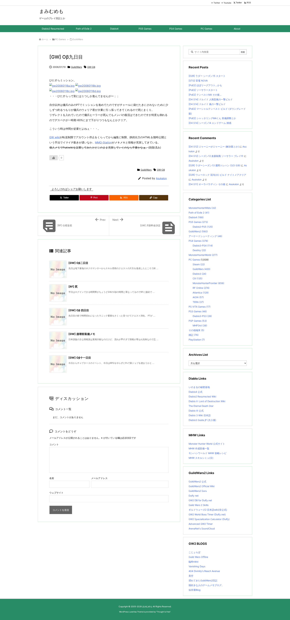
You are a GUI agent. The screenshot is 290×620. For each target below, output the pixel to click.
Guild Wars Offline (198, 556)
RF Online (201, 287)
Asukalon (161, 178)
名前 (51, 478)
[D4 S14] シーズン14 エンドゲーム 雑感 (210, 122)
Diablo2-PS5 (203, 226)
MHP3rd (200, 325)
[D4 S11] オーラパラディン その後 (207, 184)
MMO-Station (103, 142)
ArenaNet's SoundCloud (202, 528)
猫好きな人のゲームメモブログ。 (206, 585)
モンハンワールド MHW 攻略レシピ (207, 453)
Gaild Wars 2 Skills (198, 505)
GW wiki (54, 137)
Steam (199, 264)
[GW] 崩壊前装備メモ (81, 334)
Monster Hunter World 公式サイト (207, 443)
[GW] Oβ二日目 (78, 263)
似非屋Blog (195, 589)
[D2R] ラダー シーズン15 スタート (207, 75)
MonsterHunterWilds (202, 207)
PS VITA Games (199, 306)
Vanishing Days (197, 566)
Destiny (199, 250)
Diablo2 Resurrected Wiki (202, 396)
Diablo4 (196, 217)
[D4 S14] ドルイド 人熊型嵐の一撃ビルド (211, 99)
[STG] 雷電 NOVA (198, 80)
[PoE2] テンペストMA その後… (205, 94)
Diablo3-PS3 (202, 316)
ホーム (45, 39)
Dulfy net (194, 495)
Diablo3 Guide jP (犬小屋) (202, 420)
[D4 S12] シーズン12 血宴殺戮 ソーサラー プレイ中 (216, 156)
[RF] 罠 (73, 286)
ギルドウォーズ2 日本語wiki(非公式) (208, 509)
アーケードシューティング (205, 236)
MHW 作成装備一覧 (199, 448)
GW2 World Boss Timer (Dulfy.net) (207, 514)
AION (198, 297)
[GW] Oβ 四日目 (78, 310)
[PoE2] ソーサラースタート (203, 90)
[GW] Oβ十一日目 (79, 357)
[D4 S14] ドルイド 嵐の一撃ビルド (207, 104)
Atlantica (201, 292)
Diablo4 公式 (195, 391)
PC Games (60, 39)
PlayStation (197, 339)
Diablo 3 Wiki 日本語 (200, 415)
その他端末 (196, 330)
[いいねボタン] (53, 157)
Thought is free (163, 612)
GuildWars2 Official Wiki (201, 486)
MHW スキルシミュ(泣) (201, 457)
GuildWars (78, 39)
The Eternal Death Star (201, 405)
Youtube (227, 3)
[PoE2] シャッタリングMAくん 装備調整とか (212, 118)
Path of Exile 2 (199, 212)
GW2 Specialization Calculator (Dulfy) (209, 519)
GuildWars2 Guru (198, 490)
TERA (198, 302)
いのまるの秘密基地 (199, 387)
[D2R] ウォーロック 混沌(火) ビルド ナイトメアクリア (217, 174)
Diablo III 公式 (196, 410)
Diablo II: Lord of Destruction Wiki (207, 401)
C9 (197, 278)
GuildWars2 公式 (197, 481)
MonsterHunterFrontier (208, 283)
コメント (54, 444)
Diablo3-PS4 (203, 245)
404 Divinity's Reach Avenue (204, 571)
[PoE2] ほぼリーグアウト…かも (205, 85)
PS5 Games (198, 222)
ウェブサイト (56, 492)
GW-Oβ (91, 67)
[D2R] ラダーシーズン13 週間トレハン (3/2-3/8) (214, 165)
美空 (191, 575)
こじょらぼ (194, 552)
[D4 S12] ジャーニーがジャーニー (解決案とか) (214, 146)
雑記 (194, 334)
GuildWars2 (198, 231)
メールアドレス (99, 478)
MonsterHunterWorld (203, 254)
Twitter (216, 3)
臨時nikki (193, 561)
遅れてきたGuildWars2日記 (203, 580)
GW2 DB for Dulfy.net (200, 500)
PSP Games (198, 320)
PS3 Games (198, 311)
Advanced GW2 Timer (201, 523)
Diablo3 (199, 273)
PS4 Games (198, 240)
